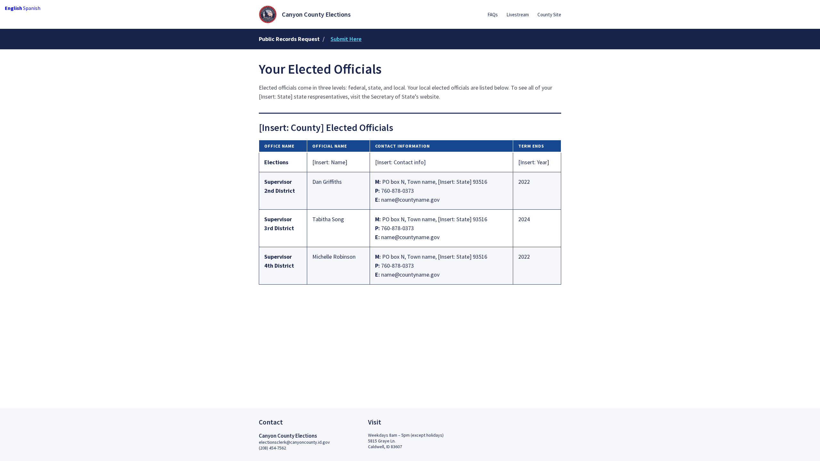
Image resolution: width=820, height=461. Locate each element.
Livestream (517, 15)
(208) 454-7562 (272, 448)
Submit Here (346, 39)
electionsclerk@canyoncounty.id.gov (294, 442)
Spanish (31, 8)
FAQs (493, 15)
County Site (549, 15)
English (13, 8)
